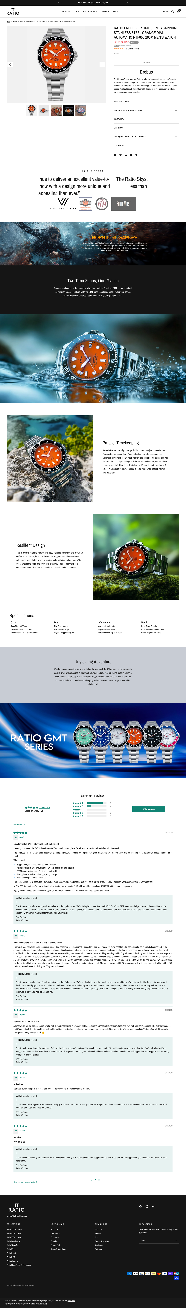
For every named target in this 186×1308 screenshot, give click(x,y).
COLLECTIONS (13, 1224)
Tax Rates (99, 1245)
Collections (89, 11)
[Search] (172, 11)
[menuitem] (66, 12)
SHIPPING (118, 128)
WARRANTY (119, 119)
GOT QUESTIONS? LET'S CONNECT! (130, 137)
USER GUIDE (119, 145)
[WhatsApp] (131, 154)
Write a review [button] (149, 816)
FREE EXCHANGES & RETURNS (128, 110)
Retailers (98, 1249)
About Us (66, 11)
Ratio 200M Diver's (14, 1233)
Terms (33, 1303)
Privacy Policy (56, 1245)
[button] (31, 110)
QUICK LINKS (101, 1224)
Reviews (105, 11)
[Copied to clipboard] (137, 154)
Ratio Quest (11, 1253)
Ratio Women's (12, 1261)
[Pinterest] (126, 154)
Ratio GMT (11, 1257)
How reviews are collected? (25, 1189)
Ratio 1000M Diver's (14, 1229)
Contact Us (55, 1237)
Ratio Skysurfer (12, 1245)
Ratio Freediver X (13, 1241)
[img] (20, 839)
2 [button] (91, 1187)
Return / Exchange (102, 1241)
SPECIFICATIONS (121, 102)
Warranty (54, 1229)
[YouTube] (155, 1207)
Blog (115, 11)
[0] (177, 11)
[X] (121, 154)
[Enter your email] (176, 1240)
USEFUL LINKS (58, 1224)
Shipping (116, 45)
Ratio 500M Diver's (14, 1237)
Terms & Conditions (58, 1249)
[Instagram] (149, 1207)
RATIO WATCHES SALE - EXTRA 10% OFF (93, 3)
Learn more (71, 1301)
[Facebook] (115, 154)
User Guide (55, 1233)
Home (8, 21)
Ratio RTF (11, 1249)
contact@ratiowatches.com (17, 1216)
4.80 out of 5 (44, 814)
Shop (76, 11)
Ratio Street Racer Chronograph (19, 1265)
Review (98, 1233)
